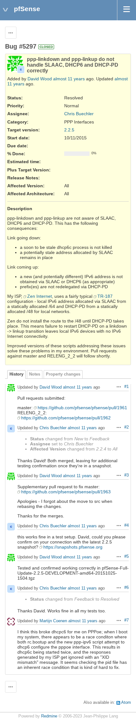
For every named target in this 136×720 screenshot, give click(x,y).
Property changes (63, 374)
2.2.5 (69, 129)
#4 (126, 525)
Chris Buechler (79, 113)
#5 (126, 556)
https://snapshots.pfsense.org (72, 547)
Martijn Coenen (53, 620)
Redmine (49, 716)
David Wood (40, 78)
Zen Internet (39, 296)
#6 (126, 587)
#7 (126, 620)
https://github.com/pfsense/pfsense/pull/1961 (82, 407)
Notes (34, 374)
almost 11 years (69, 78)
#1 (126, 386)
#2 (126, 427)
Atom (126, 702)
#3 (126, 475)
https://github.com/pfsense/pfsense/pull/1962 (66, 417)
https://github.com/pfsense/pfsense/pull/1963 (66, 491)
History (16, 374)
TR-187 (105, 296)
